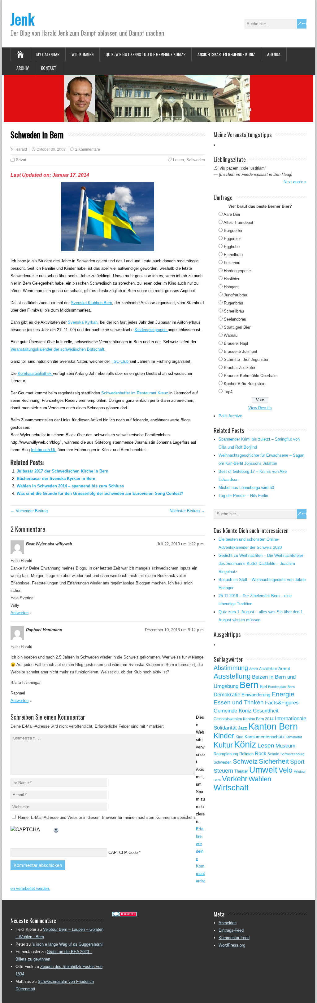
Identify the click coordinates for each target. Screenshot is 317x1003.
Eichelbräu (233, 254)
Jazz (242, 728)
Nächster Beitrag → (187, 510)
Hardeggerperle (237, 271)
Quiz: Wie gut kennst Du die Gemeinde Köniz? (145, 54)
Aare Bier (232, 214)
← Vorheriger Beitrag (29, 510)
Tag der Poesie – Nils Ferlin (243, 495)
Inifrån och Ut (43, 449)
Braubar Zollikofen (240, 367)
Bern (249, 685)
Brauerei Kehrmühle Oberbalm (251, 375)
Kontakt (48, 67)
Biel (263, 686)
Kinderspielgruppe (151, 329)
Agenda (273, 54)
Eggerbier (232, 238)
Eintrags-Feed (231, 930)
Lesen (178, 160)
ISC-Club (121, 361)
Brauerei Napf (236, 343)
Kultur (223, 745)
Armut (284, 668)
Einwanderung (255, 694)
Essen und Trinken (239, 702)
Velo (286, 770)
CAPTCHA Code (123, 852)
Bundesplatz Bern (281, 687)
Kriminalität (294, 737)
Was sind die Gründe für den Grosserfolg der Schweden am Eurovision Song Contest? (100, 493)
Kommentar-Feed (234, 937)
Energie (282, 694)
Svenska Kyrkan (83, 322)
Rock (260, 753)
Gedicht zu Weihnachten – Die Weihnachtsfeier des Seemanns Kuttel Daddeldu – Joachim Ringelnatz (261, 563)
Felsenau (232, 262)
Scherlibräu (234, 311)
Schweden (195, 160)
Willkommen (82, 54)
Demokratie (227, 694)
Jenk (22, 19)
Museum (285, 746)
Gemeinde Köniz (233, 711)
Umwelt (263, 769)
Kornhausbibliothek (35, 373)
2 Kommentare (87, 149)
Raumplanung (226, 754)
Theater (241, 771)
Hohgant (231, 287)
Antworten (19, 612)
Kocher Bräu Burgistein (244, 383)
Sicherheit (274, 761)
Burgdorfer (233, 230)
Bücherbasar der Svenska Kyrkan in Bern (56, 478)
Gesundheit (265, 710)
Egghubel (232, 246)
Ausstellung (232, 676)
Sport (297, 761)
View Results (260, 408)
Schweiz (245, 761)
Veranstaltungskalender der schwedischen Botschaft (57, 349)
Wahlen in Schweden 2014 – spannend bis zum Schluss (70, 486)
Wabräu (230, 335)
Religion (246, 754)
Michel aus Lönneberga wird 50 (246, 487)
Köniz (245, 744)
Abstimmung (231, 667)
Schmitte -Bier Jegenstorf (247, 359)
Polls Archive (230, 416)
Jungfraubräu (235, 295)
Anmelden (228, 923)
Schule (273, 754)
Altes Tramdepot (238, 222)
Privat (21, 160)
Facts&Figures (282, 703)
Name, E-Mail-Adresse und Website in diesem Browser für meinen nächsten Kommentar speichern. (107, 817)
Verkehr (234, 779)
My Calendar (47, 54)
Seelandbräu (235, 319)
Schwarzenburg (292, 754)
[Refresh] (56, 829)
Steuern (223, 771)
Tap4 (228, 391)
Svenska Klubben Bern (91, 302)
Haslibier (231, 279)
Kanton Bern (273, 726)
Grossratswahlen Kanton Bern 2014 (244, 719)
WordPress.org (232, 945)
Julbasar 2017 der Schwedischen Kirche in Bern (62, 471)
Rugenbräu (233, 303)
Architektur (268, 669)
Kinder (224, 736)
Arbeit (253, 669)
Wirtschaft (231, 787)
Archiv (22, 67)
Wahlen (260, 779)
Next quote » (295, 182)
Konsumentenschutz (264, 736)
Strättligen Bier (237, 327)
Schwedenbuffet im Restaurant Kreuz (135, 393)
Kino (239, 737)
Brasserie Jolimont (240, 351)
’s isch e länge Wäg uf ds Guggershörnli (67, 944)
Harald (21, 149)
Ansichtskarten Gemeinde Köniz (226, 54)
